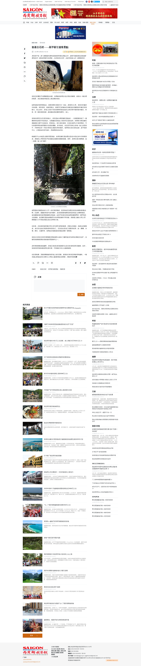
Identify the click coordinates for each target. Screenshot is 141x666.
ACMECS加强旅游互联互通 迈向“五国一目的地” (105, 430)
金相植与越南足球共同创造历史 (102, 288)
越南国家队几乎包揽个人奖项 (100, 305)
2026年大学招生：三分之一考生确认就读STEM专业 (104, 279)
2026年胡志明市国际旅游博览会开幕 (102, 448)
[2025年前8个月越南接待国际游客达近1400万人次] (32, 494)
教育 (62, 22)
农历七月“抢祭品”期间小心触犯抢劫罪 (103, 120)
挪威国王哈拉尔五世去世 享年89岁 (103, 183)
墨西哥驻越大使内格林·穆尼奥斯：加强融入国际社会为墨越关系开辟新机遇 (104, 86)
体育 (67, 22)
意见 (113, 22)
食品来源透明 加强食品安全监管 (101, 459)
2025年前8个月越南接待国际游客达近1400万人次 (60, 488)
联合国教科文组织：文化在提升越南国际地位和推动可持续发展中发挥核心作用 (105, 408)
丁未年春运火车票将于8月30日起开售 (103, 483)
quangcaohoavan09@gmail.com (31, 662)
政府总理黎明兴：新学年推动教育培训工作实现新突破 (104, 250)
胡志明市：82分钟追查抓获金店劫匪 (102, 116)
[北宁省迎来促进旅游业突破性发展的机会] (32, 362)
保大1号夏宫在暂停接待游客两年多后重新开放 (62, 308)
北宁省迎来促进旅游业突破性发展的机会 (57, 357)
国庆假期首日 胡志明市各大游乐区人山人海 (58, 554)
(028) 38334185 (27, 659)
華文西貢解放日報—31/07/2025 (102, 500)
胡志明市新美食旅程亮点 (52, 406)
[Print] (25, 67)
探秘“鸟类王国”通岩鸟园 (52, 538)
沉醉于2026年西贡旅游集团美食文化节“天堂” (59, 324)
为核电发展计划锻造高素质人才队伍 (102, 352)
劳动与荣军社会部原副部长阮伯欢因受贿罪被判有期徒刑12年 (105, 124)
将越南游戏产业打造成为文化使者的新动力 (104, 325)
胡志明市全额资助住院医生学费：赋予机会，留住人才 (105, 375)
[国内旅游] (25, 81)
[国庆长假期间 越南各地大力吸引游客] (32, 576)
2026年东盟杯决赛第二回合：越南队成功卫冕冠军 (104, 315)
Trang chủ (24, 22)
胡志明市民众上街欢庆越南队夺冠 (102, 492)
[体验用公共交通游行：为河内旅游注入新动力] (32, 477)
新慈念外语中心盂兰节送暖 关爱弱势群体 (104, 231)
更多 (31, 635)
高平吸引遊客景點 (53, 269)
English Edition (48, 1)
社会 (32, 22)
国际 (51, 22)
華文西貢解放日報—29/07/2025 (101, 509)
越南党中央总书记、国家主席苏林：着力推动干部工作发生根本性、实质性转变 (100, 5)
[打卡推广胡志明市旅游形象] (32, 461)
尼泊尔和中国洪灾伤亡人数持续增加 (102, 205)
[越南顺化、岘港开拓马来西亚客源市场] (32, 625)
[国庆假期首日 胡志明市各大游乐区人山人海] (32, 559)
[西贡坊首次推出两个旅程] (32, 592)
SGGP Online (39, 1)
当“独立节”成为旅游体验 (99, 452)
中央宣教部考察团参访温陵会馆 (101, 241)
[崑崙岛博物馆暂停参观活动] (32, 428)
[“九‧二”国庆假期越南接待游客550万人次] (32, 510)
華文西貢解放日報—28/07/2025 (101, 512)
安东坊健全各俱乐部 (98, 238)
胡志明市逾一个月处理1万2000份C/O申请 (104, 163)
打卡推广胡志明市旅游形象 (53, 455)
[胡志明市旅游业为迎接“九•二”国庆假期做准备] (32, 609)
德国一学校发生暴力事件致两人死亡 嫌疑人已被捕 (104, 200)
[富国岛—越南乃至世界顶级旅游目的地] (32, 526)
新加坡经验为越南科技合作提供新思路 (103, 348)
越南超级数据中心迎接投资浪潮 (101, 345)
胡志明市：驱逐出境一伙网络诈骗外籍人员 (104, 101)
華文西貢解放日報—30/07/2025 (101, 505)
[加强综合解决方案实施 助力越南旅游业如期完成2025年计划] (32, 444)
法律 (36, 22)
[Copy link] (25, 72)
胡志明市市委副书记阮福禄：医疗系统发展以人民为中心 (104, 361)
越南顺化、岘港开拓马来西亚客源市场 (56, 620)
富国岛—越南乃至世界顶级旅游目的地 (56, 521)
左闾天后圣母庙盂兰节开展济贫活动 (104, 218)
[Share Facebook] (25, 53)
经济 (40, 22)
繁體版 (107, 22)
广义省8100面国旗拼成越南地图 (101, 479)
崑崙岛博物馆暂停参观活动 (53, 423)
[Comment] (25, 76)
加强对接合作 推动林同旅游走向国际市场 (104, 455)
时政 (27, 22)
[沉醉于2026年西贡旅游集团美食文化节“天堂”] (32, 329)
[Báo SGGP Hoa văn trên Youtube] (89, 2)
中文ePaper (81, 1)
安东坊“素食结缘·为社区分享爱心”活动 (103, 81)
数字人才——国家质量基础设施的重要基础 (104, 341)
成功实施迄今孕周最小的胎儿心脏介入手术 (104, 379)
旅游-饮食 (93, 22)
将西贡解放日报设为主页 (112, 660)
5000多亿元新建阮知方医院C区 (101, 383)
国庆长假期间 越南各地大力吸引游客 (56, 570)
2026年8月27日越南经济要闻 (100, 175)
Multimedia (98, 464)
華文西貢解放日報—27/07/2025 (101, 516)
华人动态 (57, 22)
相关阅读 (26, 305)
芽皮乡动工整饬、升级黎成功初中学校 (103, 269)
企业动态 (46, 22)
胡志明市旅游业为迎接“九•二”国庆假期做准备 (59, 603)
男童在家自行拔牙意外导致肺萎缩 (102, 387)
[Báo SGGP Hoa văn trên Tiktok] (92, 2)
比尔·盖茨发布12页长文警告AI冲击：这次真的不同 (104, 195)
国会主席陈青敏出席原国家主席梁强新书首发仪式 (105, 420)
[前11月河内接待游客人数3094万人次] (32, 379)
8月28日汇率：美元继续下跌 (100, 172)
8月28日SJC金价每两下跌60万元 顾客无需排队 (105, 167)
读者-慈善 (85, 22)
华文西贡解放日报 (35, 13)
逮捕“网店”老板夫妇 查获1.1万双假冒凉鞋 (104, 113)
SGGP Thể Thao (58, 1)
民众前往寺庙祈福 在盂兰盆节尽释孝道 (103, 416)
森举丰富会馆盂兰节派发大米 (100, 234)
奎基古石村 (43, 269)
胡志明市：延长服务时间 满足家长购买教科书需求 (104, 264)
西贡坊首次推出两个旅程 (52, 587)
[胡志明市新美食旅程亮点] (32, 411)
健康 (75, 22)
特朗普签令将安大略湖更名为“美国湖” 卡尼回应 (104, 209)
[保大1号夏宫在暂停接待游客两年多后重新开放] (32, 313)
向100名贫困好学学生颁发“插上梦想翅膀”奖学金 (105, 273)
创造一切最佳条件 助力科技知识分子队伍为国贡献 (104, 64)
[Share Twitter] (25, 58)
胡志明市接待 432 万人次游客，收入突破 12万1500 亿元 (62, 341)
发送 (82, 294)
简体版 (100, 22)
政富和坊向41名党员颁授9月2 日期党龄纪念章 (104, 91)
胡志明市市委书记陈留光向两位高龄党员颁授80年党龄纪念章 (104, 468)
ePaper (95, 497)
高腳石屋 (62, 269)
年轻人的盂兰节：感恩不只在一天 (102, 412)
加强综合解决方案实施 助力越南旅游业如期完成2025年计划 (63, 439)
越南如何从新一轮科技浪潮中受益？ (104, 152)
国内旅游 (42, 42)
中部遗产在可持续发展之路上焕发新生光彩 (58, 390)
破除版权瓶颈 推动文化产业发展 (102, 394)
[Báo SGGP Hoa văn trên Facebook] (87, 2)
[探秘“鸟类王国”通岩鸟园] (32, 543)
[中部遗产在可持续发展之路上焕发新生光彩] (32, 395)
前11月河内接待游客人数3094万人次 (56, 373)
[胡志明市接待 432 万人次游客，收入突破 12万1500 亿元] (32, 346)
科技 (71, 22)
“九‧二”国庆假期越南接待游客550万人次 (57, 505)
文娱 (79, 22)
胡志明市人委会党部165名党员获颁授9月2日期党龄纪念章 (105, 77)
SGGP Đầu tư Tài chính (70, 1)
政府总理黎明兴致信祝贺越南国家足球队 (104, 301)
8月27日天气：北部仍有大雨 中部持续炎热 (104, 486)
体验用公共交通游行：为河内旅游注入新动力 (58, 472)
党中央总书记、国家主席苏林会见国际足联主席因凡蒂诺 (57, 5)
